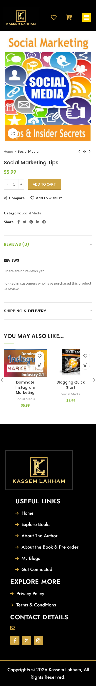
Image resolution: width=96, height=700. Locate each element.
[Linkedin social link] (38, 222)
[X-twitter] (26, 640)
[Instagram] (38, 640)
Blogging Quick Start (71, 385)
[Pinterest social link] (31, 222)
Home (9, 151)
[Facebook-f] (14, 640)
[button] (86, 17)
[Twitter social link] (24, 222)
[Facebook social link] (18, 222)
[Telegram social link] (44, 222)
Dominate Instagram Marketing (25, 387)
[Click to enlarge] (13, 133)
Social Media (28, 151)
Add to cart (44, 184)
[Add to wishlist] (39, 355)
